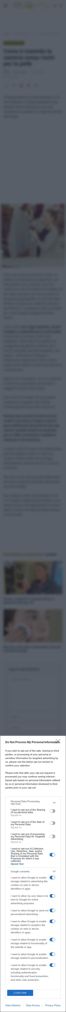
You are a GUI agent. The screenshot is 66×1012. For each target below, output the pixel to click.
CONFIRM (20, 993)
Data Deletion (13, 1005)
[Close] (59, 742)
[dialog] (33, 874)
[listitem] (33, 802)
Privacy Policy (53, 1005)
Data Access (33, 1005)
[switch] (52, 811)
